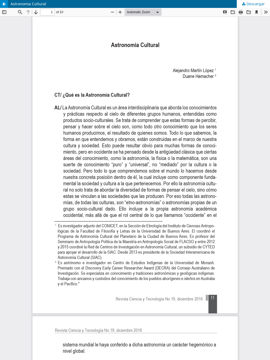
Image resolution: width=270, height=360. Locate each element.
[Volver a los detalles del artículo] (4, 4)
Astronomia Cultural (28, 3)
